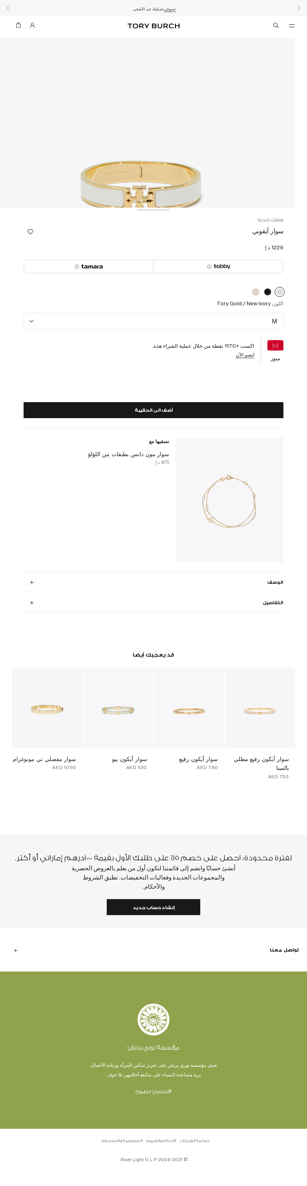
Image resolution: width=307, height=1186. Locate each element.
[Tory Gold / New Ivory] (279, 293)
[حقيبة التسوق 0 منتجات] (21, 27)
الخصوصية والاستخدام (122, 1140)
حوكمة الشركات (194, 1140)
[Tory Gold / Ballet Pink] (255, 293)
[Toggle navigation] (292, 25)
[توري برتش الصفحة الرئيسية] (153, 26)
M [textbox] (274, 321)
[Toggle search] (276, 27)
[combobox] (153, 321)
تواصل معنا (284, 950)
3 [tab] (135, 201)
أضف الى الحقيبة (154, 410)
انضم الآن (245, 355)
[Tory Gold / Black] (267, 293)
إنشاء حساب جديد (154, 907)
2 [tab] (141, 201)
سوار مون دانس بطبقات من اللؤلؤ (128, 454)
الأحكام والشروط (161, 1140)
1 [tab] (148, 201)
